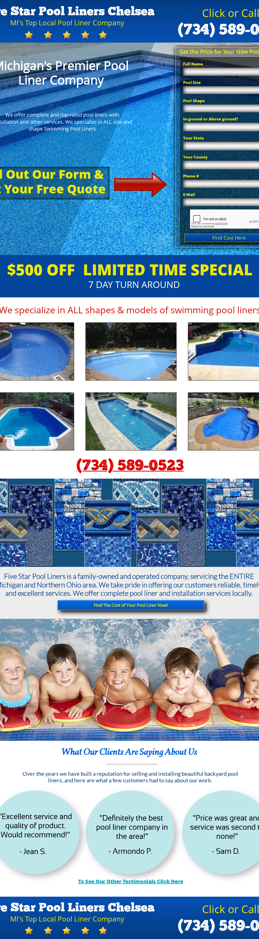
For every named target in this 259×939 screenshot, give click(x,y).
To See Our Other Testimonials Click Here (130, 881)
